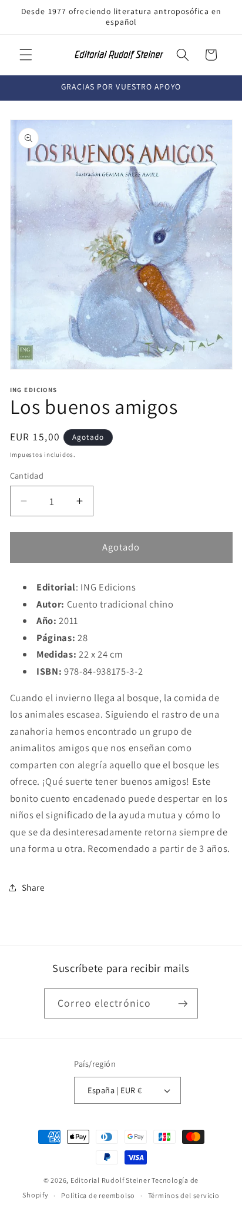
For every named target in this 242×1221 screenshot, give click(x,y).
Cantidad (27, 475)
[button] (26, 55)
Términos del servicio (184, 1195)
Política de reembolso (98, 1195)
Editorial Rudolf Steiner (111, 1180)
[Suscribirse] (183, 1003)
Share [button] (33, 887)
